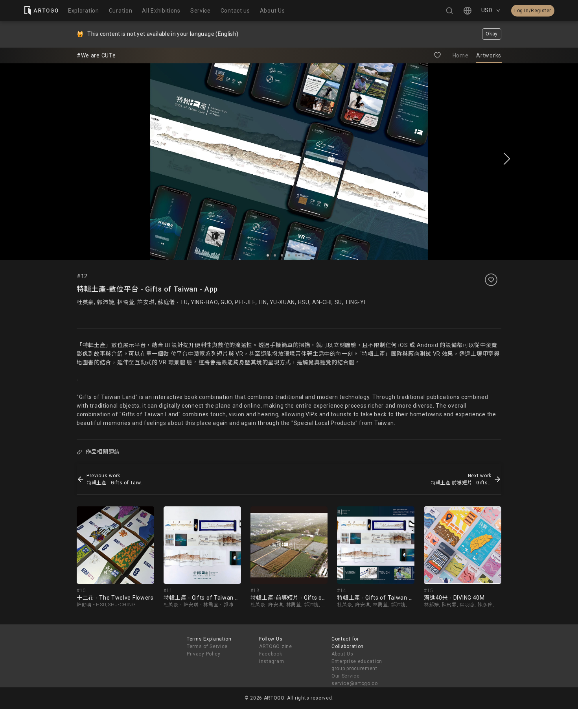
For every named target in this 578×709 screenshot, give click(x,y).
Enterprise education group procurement (356, 665)
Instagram (271, 661)
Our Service (345, 676)
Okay (492, 34)
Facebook (270, 654)
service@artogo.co (354, 683)
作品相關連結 (102, 452)
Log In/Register (532, 10)
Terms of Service (207, 646)
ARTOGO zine (275, 646)
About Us (342, 654)
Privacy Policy (204, 654)
